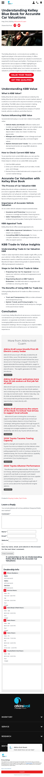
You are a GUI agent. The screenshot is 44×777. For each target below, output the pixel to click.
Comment (6, 514)
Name (4, 532)
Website (5, 540)
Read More (8, 375)
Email (4, 536)
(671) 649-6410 (8, 578)
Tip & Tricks (23, 498)
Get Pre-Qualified (21, 80)
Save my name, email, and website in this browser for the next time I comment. (21, 548)
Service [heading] (5, 727)
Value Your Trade (21, 75)
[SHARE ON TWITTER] (19, 25)
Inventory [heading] (7, 717)
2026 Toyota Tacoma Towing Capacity (19, 439)
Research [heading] (6, 736)
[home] (10, 3)
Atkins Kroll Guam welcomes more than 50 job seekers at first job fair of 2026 (21, 381)
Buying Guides (13, 498)
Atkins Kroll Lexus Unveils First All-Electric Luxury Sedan (21, 350)
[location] (41, 2)
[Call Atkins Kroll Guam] (37, 2)
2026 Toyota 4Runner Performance (22, 466)
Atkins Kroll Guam (20, 21)
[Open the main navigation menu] (3, 2)
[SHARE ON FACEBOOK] (15, 25)
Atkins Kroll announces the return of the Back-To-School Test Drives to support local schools (21, 411)
